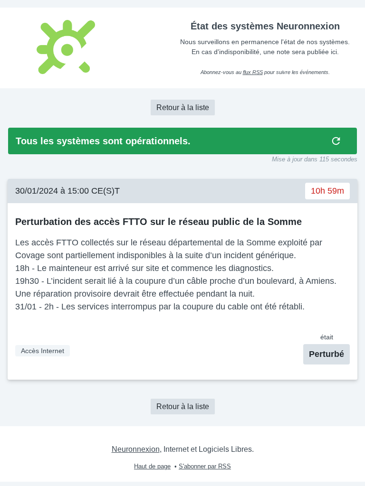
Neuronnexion (136, 449)
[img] (336, 141)
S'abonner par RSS (205, 466)
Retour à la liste (182, 107)
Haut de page (152, 466)
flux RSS (253, 72)
